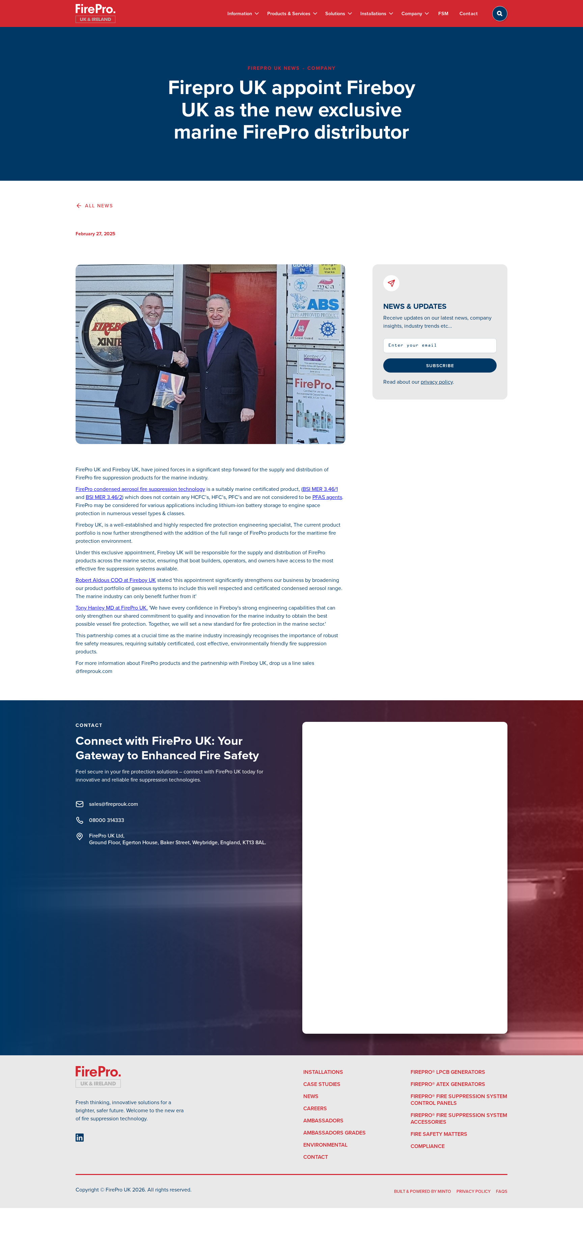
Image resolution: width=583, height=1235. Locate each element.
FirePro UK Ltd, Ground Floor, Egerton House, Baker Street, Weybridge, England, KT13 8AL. (177, 839)
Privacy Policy (473, 1191)
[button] (243, 13)
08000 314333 (106, 820)
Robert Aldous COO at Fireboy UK (116, 580)
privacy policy (437, 382)
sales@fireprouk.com (113, 804)
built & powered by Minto (422, 1191)
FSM (443, 13)
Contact (469, 13)
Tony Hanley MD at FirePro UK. (112, 608)
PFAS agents (327, 497)
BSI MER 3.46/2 (104, 497)
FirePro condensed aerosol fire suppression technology (140, 489)
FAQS (501, 1191)
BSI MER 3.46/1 (320, 489)
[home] (95, 13)
